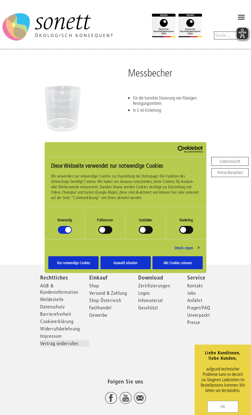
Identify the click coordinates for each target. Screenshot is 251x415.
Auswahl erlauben (125, 262)
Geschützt (148, 308)
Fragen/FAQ (198, 308)
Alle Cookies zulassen (177, 262)
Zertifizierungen (154, 286)
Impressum (51, 336)
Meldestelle (52, 299)
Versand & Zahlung (108, 293)
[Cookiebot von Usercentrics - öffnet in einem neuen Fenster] (181, 149)
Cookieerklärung (57, 321)
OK (222, 406)
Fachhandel (100, 308)
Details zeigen (184, 247)
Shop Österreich (105, 300)
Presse (193, 322)
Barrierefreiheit (55, 314)
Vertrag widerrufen (59, 343)
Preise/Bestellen (230, 172)
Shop (94, 286)
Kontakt (195, 286)
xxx (125, 353)
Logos (144, 293)
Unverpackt (198, 315)
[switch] (105, 230)
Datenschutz (52, 307)
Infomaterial (150, 300)
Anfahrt (194, 300)
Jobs (191, 293)
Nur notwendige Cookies (73, 262)
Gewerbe (98, 315)
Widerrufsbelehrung (60, 329)
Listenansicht (230, 161)
